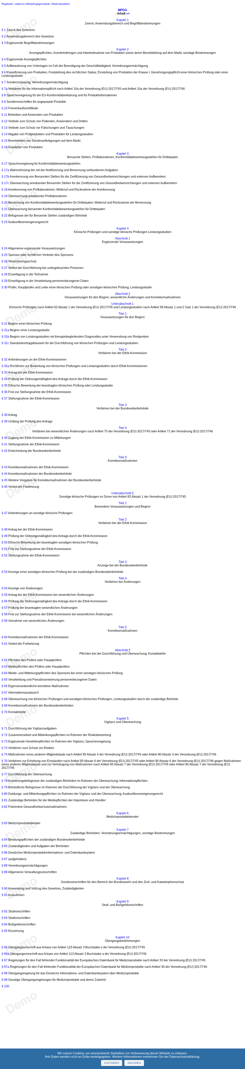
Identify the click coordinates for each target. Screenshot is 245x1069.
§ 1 (4, 30)
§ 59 (4, 620)
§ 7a (4, 88)
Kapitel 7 (123, 829)
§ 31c (5, 343)
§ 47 (4, 513)
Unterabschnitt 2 (122, 493)
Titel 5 (122, 457)
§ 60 (4, 637)
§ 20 (4, 202)
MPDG (122, 10)
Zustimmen (111, 1063)
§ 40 (4, 437)
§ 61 (4, 643)
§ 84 (4, 839)
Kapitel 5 (123, 718)
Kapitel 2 (123, 49)
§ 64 (4, 673)
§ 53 (4, 571)
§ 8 (4, 95)
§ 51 (4, 549)
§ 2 (4, 36)
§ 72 (4, 735)
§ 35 (4, 385)
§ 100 (5, 986)
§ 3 (4, 42)
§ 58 (4, 614)
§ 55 (4, 594)
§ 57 (4, 607)
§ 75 (4, 754)
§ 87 (4, 859)
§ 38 (4, 414)
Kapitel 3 (123, 153)
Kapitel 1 (123, 20)
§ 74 (4, 748)
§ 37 (4, 398)
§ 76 (4, 761)
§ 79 (4, 787)
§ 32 (4, 359)
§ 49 (4, 536)
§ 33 (4, 372)
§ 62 (4, 660)
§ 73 (4, 741)
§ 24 (4, 248)
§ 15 (4, 140)
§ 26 (4, 261)
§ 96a (5, 953)
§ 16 (4, 147)
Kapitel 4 (123, 228)
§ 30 (4, 287)
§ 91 (4, 895)
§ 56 (4, 601)
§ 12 (4, 121)
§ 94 (4, 924)
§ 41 (4, 444)
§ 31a (5, 330)
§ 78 (4, 780)
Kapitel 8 (123, 878)
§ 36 (4, 392)
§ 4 (4, 59)
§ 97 (4, 960)
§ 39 (4, 421)
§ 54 (4, 588)
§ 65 (4, 679)
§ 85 (4, 846)
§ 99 (4, 979)
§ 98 (4, 973)
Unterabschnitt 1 (122, 303)
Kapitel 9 (123, 901)
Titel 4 (122, 427)
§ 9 (4, 101)
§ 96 (4, 947)
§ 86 (4, 852)
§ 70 (4, 712)
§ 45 (4, 480)
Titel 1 (122, 313)
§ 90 (4, 888)
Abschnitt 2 (122, 293)
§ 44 (4, 473)
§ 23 (4, 222)
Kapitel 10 (122, 937)
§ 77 (4, 774)
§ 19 (4, 196)
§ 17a (5, 170)
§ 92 (4, 911)
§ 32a (5, 366)
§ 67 (4, 692)
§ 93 (4, 917)
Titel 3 (122, 405)
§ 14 (4, 134)
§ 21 (4, 209)
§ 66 (4, 686)
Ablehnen (134, 1063)
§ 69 (4, 705)
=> (128, 13)
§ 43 (4, 467)
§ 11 (4, 114)
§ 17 (4, 163)
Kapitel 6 (123, 813)
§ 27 (4, 267)
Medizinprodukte (60, 3)
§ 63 (4, 666)
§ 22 (4, 215)
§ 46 (4, 486)
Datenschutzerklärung (184, 1056)
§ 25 (4, 254)
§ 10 (4, 108)
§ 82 (4, 806)
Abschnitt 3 (122, 650)
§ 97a (5, 966)
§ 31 (4, 323)
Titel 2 (122, 349)
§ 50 (4, 542)
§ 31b (5, 336)
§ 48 (4, 529)
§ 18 (4, 189)
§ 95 (4, 930)
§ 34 (4, 379)
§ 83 (4, 823)
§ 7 (4, 82)
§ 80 (4, 793)
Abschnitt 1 (122, 238)
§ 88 (4, 865)
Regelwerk (7, 3)
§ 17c (5, 183)
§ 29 (4, 280)
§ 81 (4, 800)
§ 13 (4, 127)
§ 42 (4, 450)
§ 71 (4, 728)
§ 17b (5, 176)
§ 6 (4, 72)
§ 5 (4, 65)
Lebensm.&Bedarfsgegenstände (32, 3)
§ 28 (4, 274)
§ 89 (4, 872)
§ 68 (4, 699)
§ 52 (4, 555)
